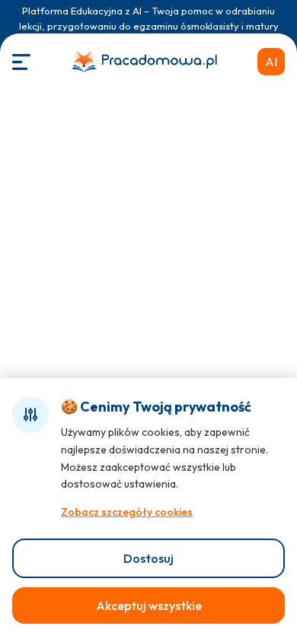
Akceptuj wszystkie (149, 605)
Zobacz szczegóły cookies (127, 512)
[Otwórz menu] (21, 61)
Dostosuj (148, 558)
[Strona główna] (144, 62)
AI (271, 61)
